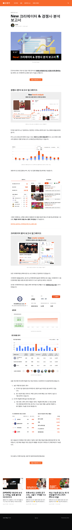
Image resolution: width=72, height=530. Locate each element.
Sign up (36, 517)
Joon (16, 24)
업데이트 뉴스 (27, 3)
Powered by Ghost (65, 517)
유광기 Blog (5, 517)
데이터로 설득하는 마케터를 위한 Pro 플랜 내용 (24, 224)
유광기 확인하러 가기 (36, 79)
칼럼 (21, 3)
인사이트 (16, 3)
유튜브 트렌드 (36, 3)
